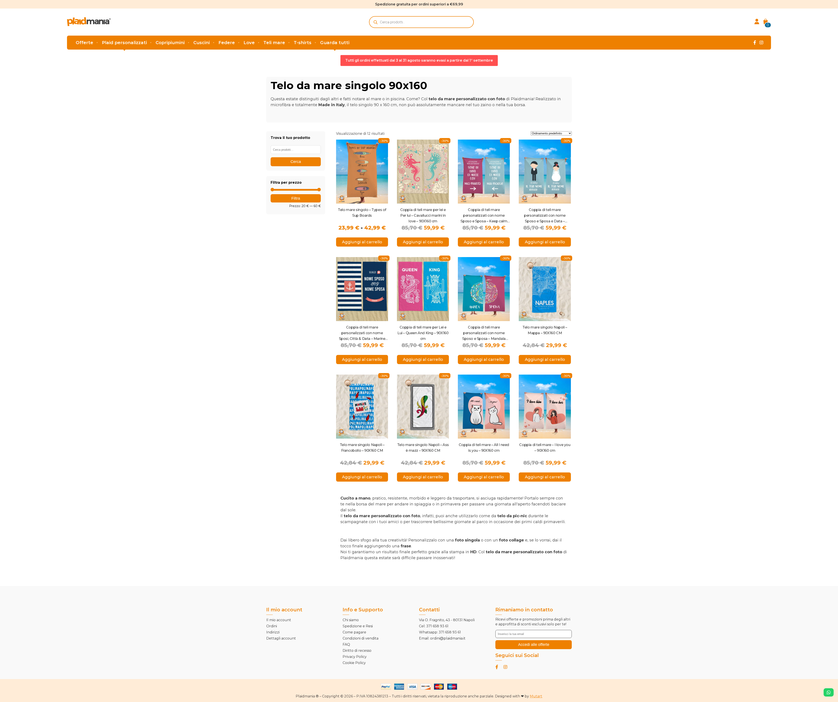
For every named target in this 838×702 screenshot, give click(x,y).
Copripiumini (170, 42)
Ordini (271, 626)
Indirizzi (273, 632)
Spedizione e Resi (358, 626)
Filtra (295, 198)
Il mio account (278, 620)
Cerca (295, 161)
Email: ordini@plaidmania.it (442, 638)
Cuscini (201, 42)
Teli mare (274, 42)
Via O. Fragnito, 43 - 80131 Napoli (447, 620)
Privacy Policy (355, 657)
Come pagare (354, 632)
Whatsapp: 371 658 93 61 (440, 632)
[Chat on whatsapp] (829, 692)
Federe (226, 42)
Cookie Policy (354, 663)
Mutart (536, 696)
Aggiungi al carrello (362, 242)
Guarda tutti (334, 42)
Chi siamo (351, 620)
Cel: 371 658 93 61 (433, 626)
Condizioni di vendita (360, 638)
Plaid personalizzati (124, 42)
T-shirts (302, 42)
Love (249, 42)
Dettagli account (281, 638)
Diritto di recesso (357, 650)
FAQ (346, 644)
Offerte (84, 42)
